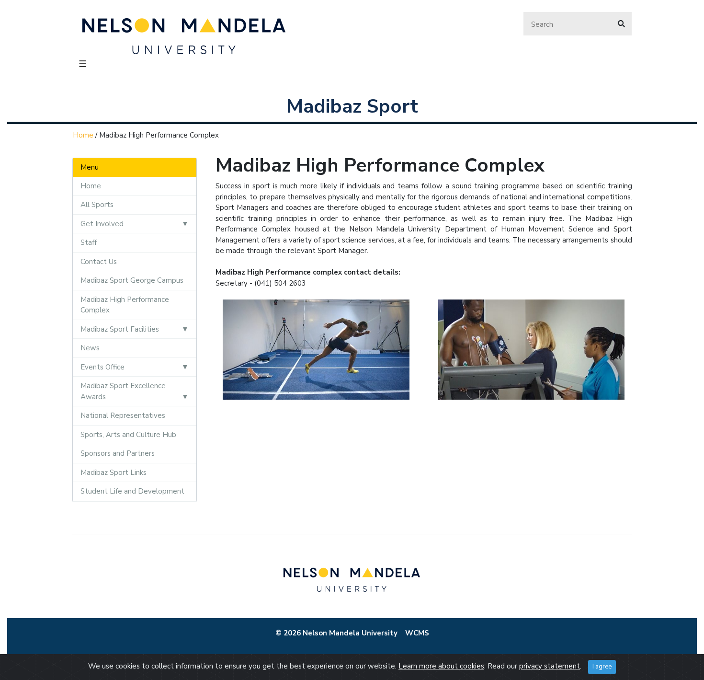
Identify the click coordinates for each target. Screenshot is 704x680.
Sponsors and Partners (117, 453)
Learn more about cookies (441, 666)
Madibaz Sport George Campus (131, 280)
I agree (602, 666)
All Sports (97, 204)
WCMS (417, 633)
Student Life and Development (132, 491)
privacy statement (549, 666)
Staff (88, 242)
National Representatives (122, 415)
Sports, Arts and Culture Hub (128, 434)
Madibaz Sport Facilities (119, 329)
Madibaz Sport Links (113, 472)
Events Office (102, 367)
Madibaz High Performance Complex (124, 305)
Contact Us (98, 261)
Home (83, 135)
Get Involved (102, 224)
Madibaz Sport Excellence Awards (123, 391)
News (90, 348)
